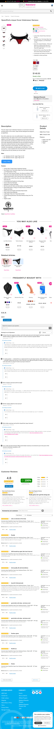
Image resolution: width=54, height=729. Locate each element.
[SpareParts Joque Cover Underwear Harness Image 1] (19, 38)
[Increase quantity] (38, 84)
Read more (39, 720)
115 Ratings (35, 27)
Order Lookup (5, 698)
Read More (6, 270)
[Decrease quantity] (34, 84)
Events (20, 693)
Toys (2, 16)
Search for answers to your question (11, 325)
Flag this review (12, 529)
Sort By (40, 332)
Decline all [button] (47, 722)
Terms (3, 705)
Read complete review (6, 505)
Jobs (20, 708)
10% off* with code (12, 1)
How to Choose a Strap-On (18, 266)
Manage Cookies (5, 710)
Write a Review (40, 27)
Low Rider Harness (8, 241)
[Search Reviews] (42, 511)
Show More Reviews (7, 679)
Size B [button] (35, 68)
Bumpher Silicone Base (7, 298)
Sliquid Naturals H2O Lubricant (42, 298)
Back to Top (35, 679)
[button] (2, 5)
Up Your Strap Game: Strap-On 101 (6, 266)
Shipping (3, 700)
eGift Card (4, 693)
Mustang (31, 297)
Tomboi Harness (19, 241)
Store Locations (23, 695)
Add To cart (41, 88)
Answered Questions (41, 31)
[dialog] (43, 720)
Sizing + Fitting (6, 161)
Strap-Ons (7, 16)
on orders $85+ (36, 1)
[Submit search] (50, 328)
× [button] (51, 713)
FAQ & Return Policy (6, 702)
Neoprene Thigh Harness (42, 241)
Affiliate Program (23, 698)
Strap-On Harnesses (15, 16)
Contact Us (4, 695)
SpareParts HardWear (10, 214)
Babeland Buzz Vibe (19, 297)
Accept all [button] (38, 722)
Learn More (36, 100)
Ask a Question (36, 32)
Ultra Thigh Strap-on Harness (30, 241)
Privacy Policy (5, 707)
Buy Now (7, 249)
